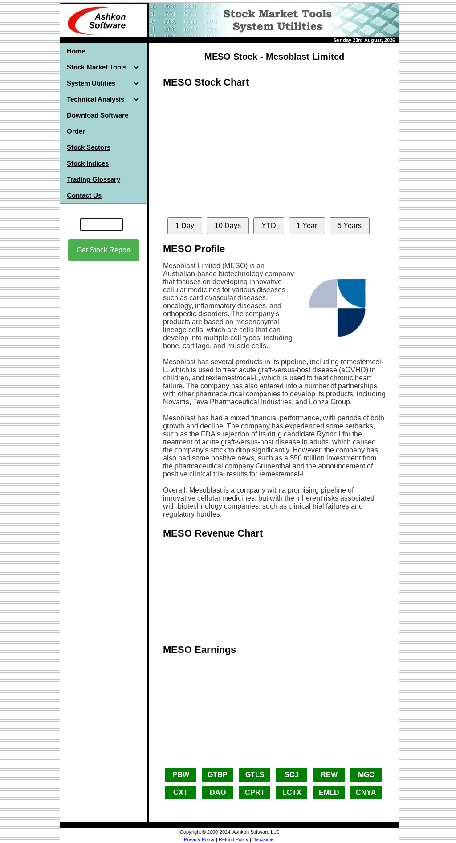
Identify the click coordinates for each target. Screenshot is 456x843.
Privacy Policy (199, 839)
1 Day (184, 225)
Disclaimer (263, 839)
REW (329, 774)
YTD (268, 225)
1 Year (307, 225)
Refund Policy (233, 839)
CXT (180, 792)
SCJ (292, 774)
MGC (366, 774)
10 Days (228, 225)
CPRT (255, 792)
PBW (180, 774)
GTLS (255, 774)
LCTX (291, 792)
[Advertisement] (103, 401)
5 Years (350, 225)
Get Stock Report (103, 250)
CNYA (366, 792)
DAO (218, 792)
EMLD (329, 792)
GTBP (218, 774)
